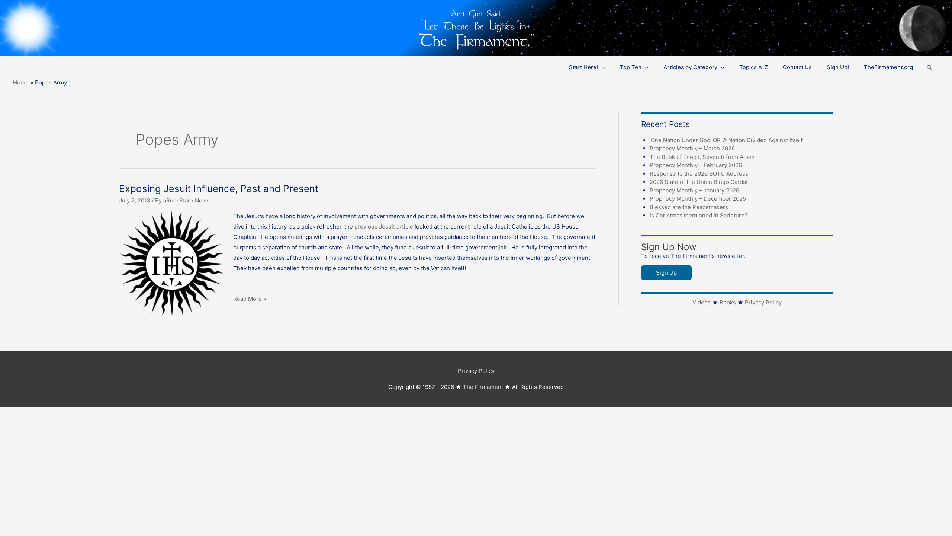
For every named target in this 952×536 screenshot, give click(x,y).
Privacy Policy (763, 302)
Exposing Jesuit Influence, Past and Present (218, 188)
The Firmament (483, 386)
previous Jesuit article (383, 226)
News (202, 200)
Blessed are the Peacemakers (689, 207)
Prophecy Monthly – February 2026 (696, 165)
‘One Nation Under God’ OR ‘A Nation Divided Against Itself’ (727, 140)
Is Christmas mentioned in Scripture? (698, 215)
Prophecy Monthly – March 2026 (692, 148)
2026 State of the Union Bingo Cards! (698, 181)
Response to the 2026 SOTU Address (699, 173)
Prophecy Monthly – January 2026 (694, 190)
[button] (929, 67)
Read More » (249, 298)
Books (728, 302)
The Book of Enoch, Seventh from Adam (702, 156)
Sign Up (666, 272)
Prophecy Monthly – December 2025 (698, 198)
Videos (701, 302)
